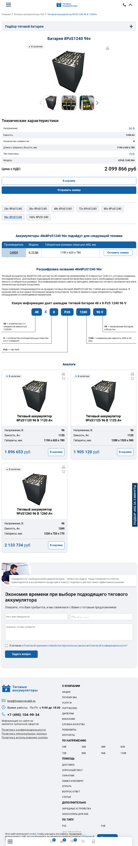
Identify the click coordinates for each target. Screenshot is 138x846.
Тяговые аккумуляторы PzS (29, 14)
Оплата (66, 786)
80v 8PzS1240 (113, 208)
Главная (6, 14)
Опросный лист (72, 770)
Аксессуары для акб (75, 814)
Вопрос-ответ (71, 791)
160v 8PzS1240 (38, 217)
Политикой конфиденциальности (107, 645)
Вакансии (68, 719)
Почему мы (69, 697)
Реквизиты (69, 729)
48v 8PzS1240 (63, 208)
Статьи (66, 797)
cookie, (33, 834)
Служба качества (73, 724)
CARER (14, 252)
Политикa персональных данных (24, 733)
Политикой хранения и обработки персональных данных (55, 645)
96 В (132, 128)
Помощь (68, 758)
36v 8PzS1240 (38, 208)
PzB (103, 825)
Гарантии (68, 775)
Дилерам (68, 713)
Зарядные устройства (76, 808)
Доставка (68, 764)
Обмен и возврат (72, 781)
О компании (71, 686)
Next (97, 103)
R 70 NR (33, 252)
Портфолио (69, 708)
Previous (41, 103)
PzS (132, 154)
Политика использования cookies (25, 737)
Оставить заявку (118, 252)
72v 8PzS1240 (88, 208)
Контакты (68, 735)
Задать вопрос (21, 654)
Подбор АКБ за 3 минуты (135, 505)
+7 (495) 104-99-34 (23, 715)
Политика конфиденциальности (24, 729)
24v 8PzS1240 (13, 208)
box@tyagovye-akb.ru (21, 701)
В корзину (69, 180)
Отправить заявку (69, 190)
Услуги (67, 702)
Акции (66, 692)
